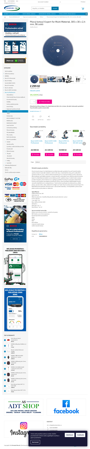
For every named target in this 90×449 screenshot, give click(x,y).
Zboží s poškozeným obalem (12, 172)
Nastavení (35, 442)
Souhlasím (80, 435)
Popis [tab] (32, 162)
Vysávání (9, 163)
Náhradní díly (8, 168)
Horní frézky (10, 106)
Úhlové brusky (10, 151)
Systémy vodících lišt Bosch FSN (15, 147)
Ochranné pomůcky (12, 128)
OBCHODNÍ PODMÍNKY (43, 2)
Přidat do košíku (45, 101)
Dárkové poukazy (9, 74)
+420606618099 (53, 430)
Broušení (9, 156)
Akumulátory (10, 95)
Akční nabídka (8, 71)
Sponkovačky (10, 144)
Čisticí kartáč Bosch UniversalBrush (16, 97)
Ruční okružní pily (11, 137)
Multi (8, 114)
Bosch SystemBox (11, 139)
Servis (6, 170)
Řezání (9, 154)
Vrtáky (8, 161)
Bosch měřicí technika (10, 90)
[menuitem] (11, 14)
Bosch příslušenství (10, 92)
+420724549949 (53, 428)
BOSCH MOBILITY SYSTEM (13, 118)
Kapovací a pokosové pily (13, 109)
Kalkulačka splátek (35, 91)
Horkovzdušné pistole (12, 104)
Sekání (8, 142)
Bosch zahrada (9, 88)
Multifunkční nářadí (11, 123)
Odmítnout (69, 435)
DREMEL (7, 76)
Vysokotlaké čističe (10, 83)
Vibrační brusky (11, 158)
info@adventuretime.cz (55, 425)
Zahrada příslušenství (10, 165)
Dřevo (8, 111)
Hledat (55, 8)
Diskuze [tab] (38, 162)
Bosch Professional (10, 78)
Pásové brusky (10, 130)
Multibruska (10, 121)
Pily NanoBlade (10, 132)
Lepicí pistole (10, 125)
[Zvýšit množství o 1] (36, 101)
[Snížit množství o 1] (36, 103)
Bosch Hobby (8, 81)
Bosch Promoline (9, 85)
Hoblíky (9, 102)
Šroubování (10, 149)
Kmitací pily (10, 116)
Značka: (34, 27)
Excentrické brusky (12, 99)
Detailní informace (34, 111)
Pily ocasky (10, 135)
